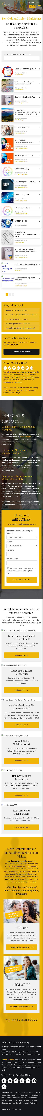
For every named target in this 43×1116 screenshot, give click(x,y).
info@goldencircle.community (28, 1054)
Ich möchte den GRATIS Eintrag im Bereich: (19, 532)
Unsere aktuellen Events (21, 352)
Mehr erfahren (20, 655)
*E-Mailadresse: (12, 558)
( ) (33, 6)
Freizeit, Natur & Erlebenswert (17, 310)
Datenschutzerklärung (26, 568)
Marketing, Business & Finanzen (18, 324)
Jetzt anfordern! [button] (20, 579)
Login (38, 2)
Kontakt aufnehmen (20, 827)
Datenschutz (16, 1109)
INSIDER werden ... (21, 947)
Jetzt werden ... (20, 1007)
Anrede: (9, 542)
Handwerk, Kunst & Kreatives (17, 319)
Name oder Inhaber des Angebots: (17, 54)
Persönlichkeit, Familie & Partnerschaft (20, 328)
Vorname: (10, 550)
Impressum (6, 1109)
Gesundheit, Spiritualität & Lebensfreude (21, 315)
